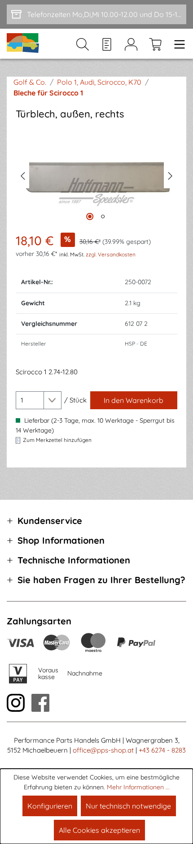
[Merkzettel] (107, 44)
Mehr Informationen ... (138, 787)
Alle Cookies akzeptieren (99, 830)
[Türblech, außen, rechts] (96, 174)
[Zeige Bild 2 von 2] (103, 216)
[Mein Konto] (131, 44)
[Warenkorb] (155, 44)
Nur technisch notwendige (128, 805)
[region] (96, 175)
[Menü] (176, 44)
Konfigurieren (49, 805)
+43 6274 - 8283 (162, 750)
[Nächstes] (170, 174)
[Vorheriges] (22, 174)
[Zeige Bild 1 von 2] (90, 216)
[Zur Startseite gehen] (23, 43)
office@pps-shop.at (103, 750)
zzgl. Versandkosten (111, 254)
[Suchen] (82, 44)
